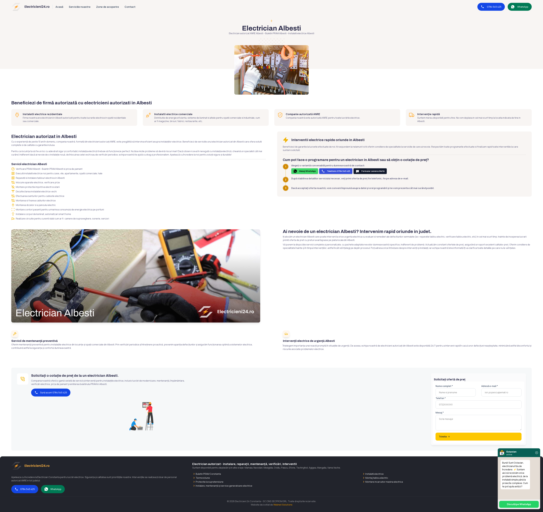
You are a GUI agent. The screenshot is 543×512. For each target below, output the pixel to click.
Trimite (443, 436)
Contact (130, 6)
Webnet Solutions (282, 504)
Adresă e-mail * (489, 386)
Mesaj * (440, 412)
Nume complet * (444, 386)
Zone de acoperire (107, 6)
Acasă (59, 6)
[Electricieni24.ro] (30, 7)
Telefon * (441, 398)
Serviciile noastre (79, 6)
